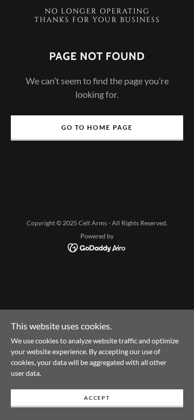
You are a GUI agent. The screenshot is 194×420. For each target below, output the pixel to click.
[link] (97, 15)
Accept (97, 397)
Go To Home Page (96, 127)
